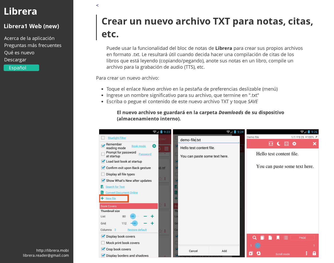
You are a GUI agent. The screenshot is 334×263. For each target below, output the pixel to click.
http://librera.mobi (52, 250)
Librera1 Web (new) (31, 26)
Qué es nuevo (19, 52)
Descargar (15, 59)
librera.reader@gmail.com (46, 255)
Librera (20, 11)
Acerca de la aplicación (29, 38)
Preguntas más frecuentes (33, 45)
